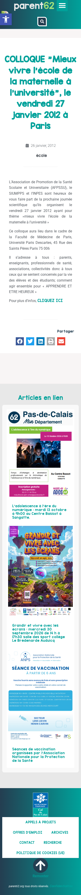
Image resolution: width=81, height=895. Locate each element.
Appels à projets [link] (40, 822)
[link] (6, 19)
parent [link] (29, 5)
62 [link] (49, 5)
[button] (62, 5)
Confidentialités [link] (61, 886)
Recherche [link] (53, 842)
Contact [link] (27, 842)
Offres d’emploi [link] (27, 832)
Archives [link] (59, 832)
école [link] (41, 155)
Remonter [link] (41, 876)
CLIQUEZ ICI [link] (50, 300)
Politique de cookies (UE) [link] (40, 853)
